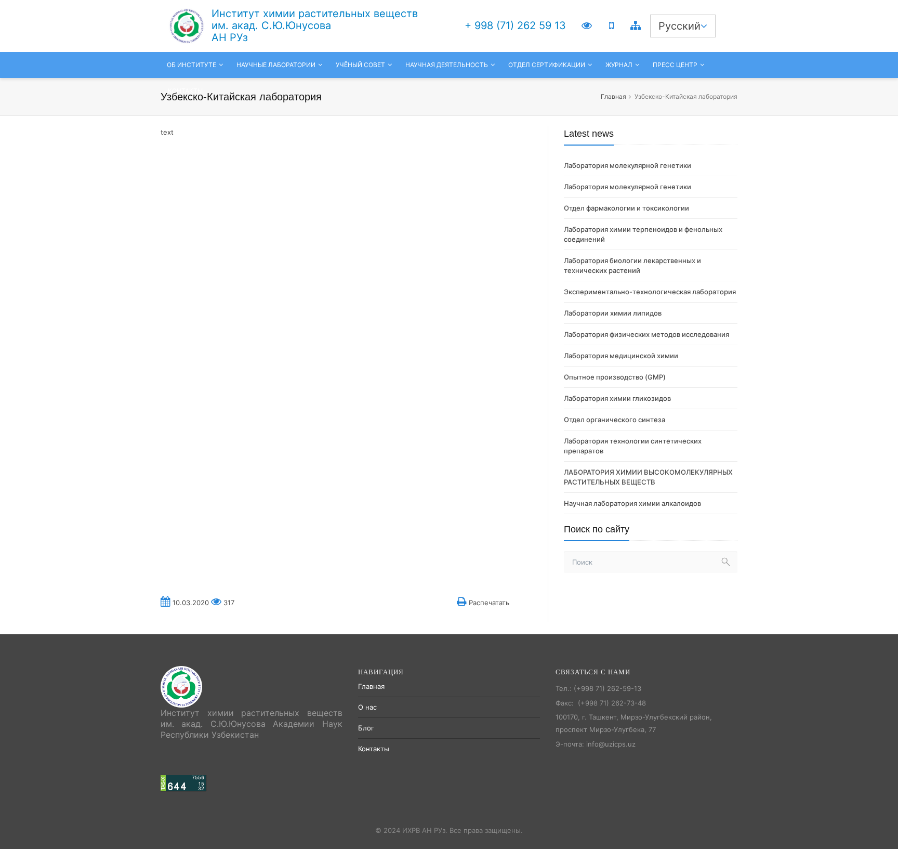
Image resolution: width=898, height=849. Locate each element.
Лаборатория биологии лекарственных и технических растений (632, 265)
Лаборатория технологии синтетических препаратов (633, 446)
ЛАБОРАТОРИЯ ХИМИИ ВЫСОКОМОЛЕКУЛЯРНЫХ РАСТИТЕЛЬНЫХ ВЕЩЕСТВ (648, 477)
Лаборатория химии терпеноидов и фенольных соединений (643, 234)
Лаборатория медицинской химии (621, 355)
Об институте (191, 65)
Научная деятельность (446, 65)
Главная (613, 96)
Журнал (618, 65)
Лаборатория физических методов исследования (646, 334)
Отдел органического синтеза (614, 419)
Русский (679, 26)
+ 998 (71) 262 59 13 (515, 25)
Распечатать (488, 602)
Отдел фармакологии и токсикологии (626, 208)
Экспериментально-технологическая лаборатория (650, 292)
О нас (367, 707)
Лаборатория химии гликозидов (617, 398)
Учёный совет (360, 65)
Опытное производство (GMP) (615, 377)
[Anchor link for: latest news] (559, 133)
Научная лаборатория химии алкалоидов (632, 503)
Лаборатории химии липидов (613, 313)
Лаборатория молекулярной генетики (627, 165)
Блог (366, 728)
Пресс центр (675, 65)
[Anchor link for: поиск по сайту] (559, 529)
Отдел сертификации (546, 65)
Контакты (185, 91)
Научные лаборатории (275, 65)
